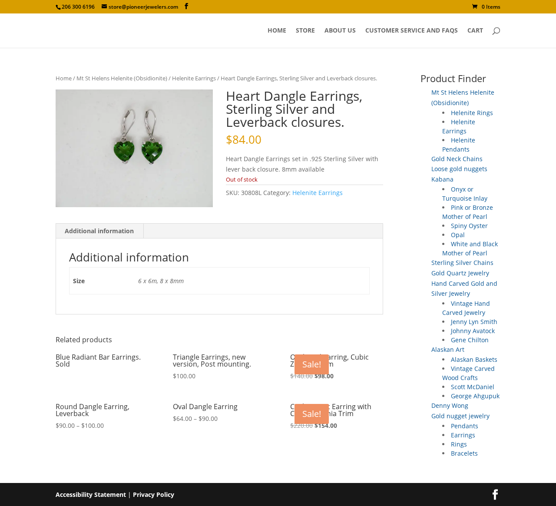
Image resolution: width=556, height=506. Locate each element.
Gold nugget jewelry (460, 416)
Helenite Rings (472, 113)
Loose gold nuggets (459, 169)
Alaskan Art (447, 349)
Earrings (463, 435)
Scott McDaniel (472, 387)
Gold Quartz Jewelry (460, 273)
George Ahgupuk (475, 396)
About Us (340, 30)
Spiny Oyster (469, 226)
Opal (458, 235)
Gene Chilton (470, 340)
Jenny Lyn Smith (474, 321)
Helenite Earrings (194, 78)
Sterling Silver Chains (462, 262)
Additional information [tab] (99, 231)
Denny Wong (449, 405)
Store (305, 30)
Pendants (464, 426)
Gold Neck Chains (457, 159)
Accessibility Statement (91, 494)
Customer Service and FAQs (411, 30)
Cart (475, 30)
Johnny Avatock (473, 331)
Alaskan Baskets (474, 359)
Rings (459, 444)
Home (277, 30)
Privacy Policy (153, 494)
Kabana (442, 179)
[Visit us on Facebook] (186, 6)
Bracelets (464, 453)
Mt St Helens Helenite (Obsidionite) (121, 78)
